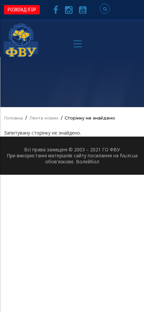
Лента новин (43, 118)
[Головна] (21, 39)
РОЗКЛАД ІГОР (22, 9)
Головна (13, 118)
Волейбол (87, 161)
